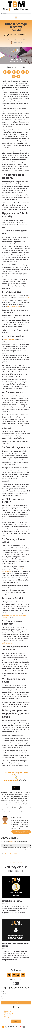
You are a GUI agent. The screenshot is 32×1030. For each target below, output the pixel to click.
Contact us (7, 1011)
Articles (10, 34)
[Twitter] (9, 975)
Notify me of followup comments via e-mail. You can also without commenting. (16, 848)
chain (7, 426)
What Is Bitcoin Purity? (12, 901)
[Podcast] (14, 975)
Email (3, 996)
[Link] (23, 975)
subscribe (9, 849)
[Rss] (18, 975)
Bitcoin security (13, 853)
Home (5, 34)
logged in (12, 841)
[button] (16, 17)
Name (2, 991)
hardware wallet (8, 340)
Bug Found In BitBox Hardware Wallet (15, 944)
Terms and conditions (10, 1015)
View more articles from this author (21, 831)
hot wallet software (13, 307)
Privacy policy (8, 1013)
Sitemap (6, 1017)
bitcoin (6, 853)
